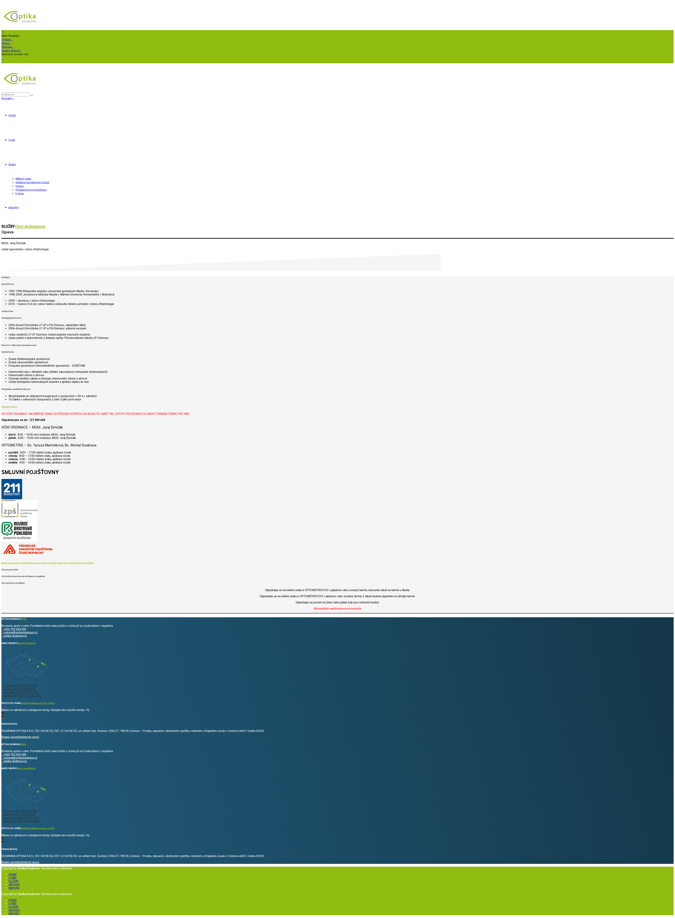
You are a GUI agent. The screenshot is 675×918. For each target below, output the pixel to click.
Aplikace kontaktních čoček (32, 182)
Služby (12, 164)
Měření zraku (23, 178)
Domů (12, 115)
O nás (11, 139)
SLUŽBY (13, 881)
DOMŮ (12, 874)
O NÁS (12, 878)
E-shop (19, 193)
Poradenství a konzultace (31, 189)
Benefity (13, 207)
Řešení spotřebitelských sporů (20, 737)
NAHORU (14, 888)
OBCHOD (14, 884)
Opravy (19, 186)
